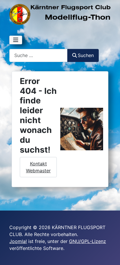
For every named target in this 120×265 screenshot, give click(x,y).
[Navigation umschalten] (15, 40)
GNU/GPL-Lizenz (87, 241)
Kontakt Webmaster (38, 167)
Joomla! (18, 241)
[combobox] (38, 55)
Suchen (86, 55)
